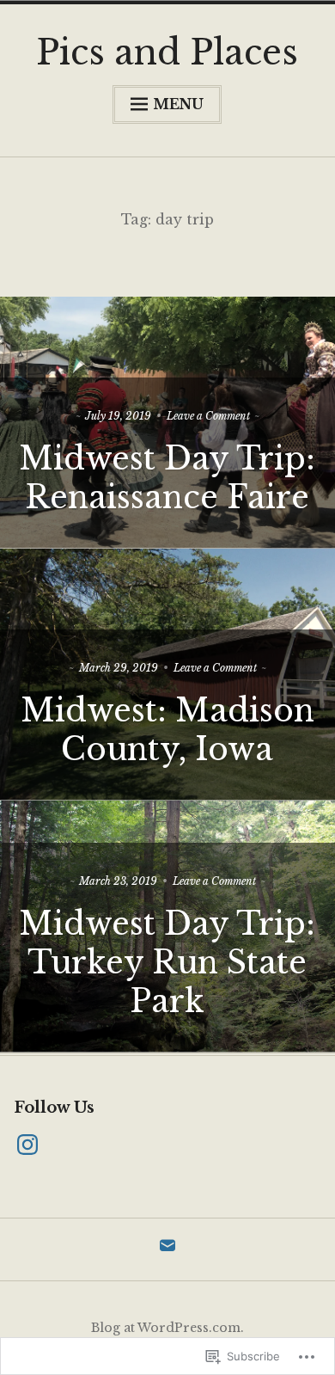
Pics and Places (167, 52)
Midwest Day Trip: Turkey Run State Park (167, 963)
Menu (178, 104)
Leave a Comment (208, 415)
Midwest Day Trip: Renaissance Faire (167, 478)
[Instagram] (27, 1145)
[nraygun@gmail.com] (167, 1250)
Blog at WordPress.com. (167, 1327)
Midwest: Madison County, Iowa (167, 730)
